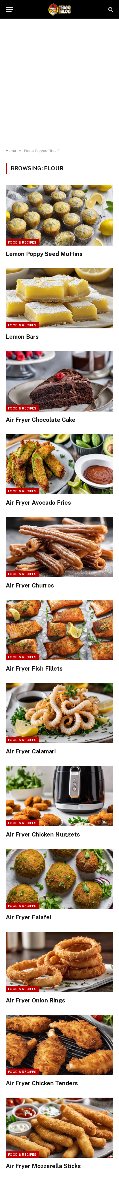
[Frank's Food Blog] (59, 9)
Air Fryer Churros (30, 585)
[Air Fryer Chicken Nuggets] (59, 796)
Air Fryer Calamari (31, 751)
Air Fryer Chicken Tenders (42, 1083)
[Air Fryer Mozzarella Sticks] (59, 1128)
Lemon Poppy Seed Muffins (44, 253)
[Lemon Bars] (59, 298)
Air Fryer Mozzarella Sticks (43, 1166)
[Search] (110, 9)
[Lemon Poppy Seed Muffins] (59, 215)
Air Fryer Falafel (28, 917)
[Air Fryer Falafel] (59, 879)
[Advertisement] (59, 83)
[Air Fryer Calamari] (59, 713)
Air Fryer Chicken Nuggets (43, 834)
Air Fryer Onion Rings (35, 1000)
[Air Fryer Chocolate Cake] (59, 381)
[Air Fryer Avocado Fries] (59, 464)
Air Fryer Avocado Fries (38, 502)
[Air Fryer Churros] (59, 547)
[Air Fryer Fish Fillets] (59, 630)
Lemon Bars (22, 336)
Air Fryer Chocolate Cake (40, 419)
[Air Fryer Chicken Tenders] (59, 1045)
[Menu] (9, 9)
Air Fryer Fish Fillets (34, 668)
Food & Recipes (22, 242)
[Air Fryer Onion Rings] (59, 962)
